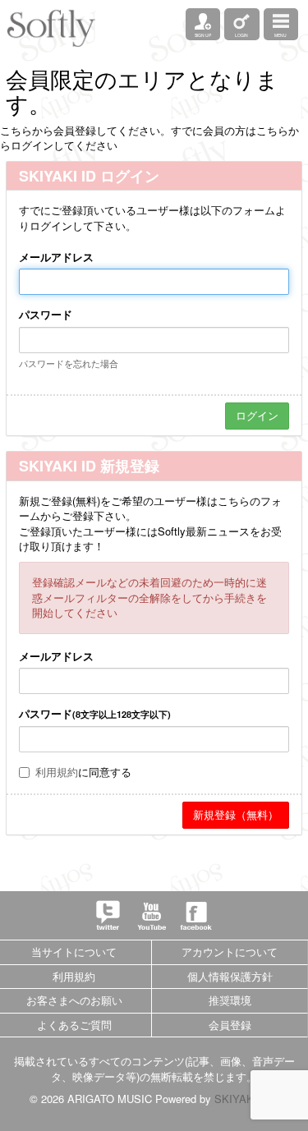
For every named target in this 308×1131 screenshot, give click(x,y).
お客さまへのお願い (74, 1000)
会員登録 (230, 1024)
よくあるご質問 (74, 1024)
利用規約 (56, 771)
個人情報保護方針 (230, 976)
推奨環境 (230, 1000)
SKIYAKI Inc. (246, 1098)
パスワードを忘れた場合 (68, 363)
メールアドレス (56, 257)
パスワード (45, 314)
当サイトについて (74, 951)
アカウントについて (230, 951)
